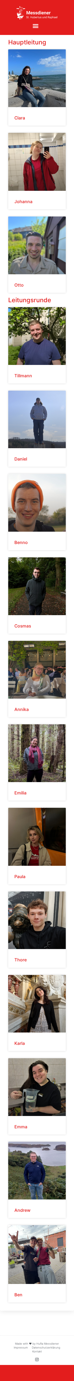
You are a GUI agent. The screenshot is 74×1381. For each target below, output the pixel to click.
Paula (19, 876)
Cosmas (22, 626)
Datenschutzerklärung (46, 1347)
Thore (20, 959)
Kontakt (37, 1351)
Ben (18, 1294)
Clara (19, 117)
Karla (19, 1043)
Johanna (23, 201)
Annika (21, 709)
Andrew (22, 1210)
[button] (35, 26)
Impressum (21, 1347)
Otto (19, 285)
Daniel (20, 459)
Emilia (20, 792)
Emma (20, 1126)
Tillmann (23, 375)
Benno (21, 542)
